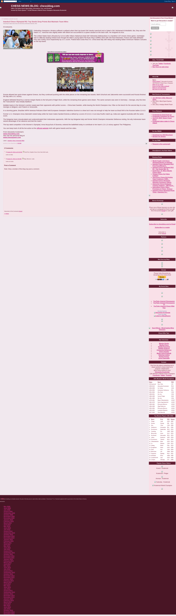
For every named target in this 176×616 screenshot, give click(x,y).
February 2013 (9, 580)
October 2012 (8, 574)
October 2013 (8, 594)
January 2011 (8, 539)
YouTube (156, 65)
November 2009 (9, 516)
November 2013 (9, 595)
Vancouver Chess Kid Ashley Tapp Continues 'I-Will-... (163, 178)
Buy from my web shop (161, 67)
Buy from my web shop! (159, 89)
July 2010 (7, 529)
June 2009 (7, 508)
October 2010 (8, 534)
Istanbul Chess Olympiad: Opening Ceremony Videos (162, 181)
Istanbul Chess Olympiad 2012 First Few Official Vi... (163, 165)
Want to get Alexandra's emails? (162, 21)
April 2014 (7, 604)
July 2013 (7, 589)
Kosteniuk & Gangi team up (162, 115)
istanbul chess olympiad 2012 (15, 140)
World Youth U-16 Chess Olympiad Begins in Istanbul (162, 161)
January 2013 (8, 579)
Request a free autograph (161, 144)
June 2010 (7, 528)
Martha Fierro (164, 345)
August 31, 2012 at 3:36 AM (14, 159)
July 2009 (7, 510)
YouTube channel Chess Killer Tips (164, 307)
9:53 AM (19, 143)
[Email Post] (146, 143)
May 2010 (7, 526)
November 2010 (9, 536)
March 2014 (8, 602)
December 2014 (9, 613)
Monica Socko (164, 343)
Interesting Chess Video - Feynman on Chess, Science (162, 188)
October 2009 (8, 515)
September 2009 (9, 513)
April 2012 (7, 564)
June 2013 (7, 587)
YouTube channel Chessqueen (164, 301)
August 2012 (8, 571)
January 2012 (8, 559)
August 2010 (8, 531)
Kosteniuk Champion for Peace (163, 116)
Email (163, 210)
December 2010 (9, 538)
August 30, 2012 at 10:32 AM (14, 152)
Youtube (169, 375)
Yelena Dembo (164, 351)
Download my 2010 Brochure (163, 135)
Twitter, (160, 63)
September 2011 (9, 552)
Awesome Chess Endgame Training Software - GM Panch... (163, 184)
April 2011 (7, 544)
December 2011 (9, 557)
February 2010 (9, 521)
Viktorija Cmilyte (164, 355)
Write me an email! (158, 84)
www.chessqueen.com (12, 137)
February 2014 (9, 600)
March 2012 (8, 562)
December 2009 (9, 518)
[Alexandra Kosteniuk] (162, 312)
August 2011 (8, 551)
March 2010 (8, 523)
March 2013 (8, 582)
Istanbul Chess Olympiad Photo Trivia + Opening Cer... (164, 191)
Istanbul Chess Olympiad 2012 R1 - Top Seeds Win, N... (163, 168)
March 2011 (8, 543)
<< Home (6, 213)
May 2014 (7, 605)
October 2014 (8, 610)
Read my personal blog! (159, 87)
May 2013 (7, 585)
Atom (20, 211)
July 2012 (7, 569)
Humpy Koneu (164, 356)
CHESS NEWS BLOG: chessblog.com (35, 5)
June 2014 (7, 607)
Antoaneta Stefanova (164, 350)
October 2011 (8, 554)
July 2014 (7, 608)
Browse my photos (159, 136)
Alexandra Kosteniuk (162, 311)
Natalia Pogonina (164, 347)
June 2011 (7, 548)
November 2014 (9, 612)
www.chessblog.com (11, 134)
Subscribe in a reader (162, 227)
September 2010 (9, 533)
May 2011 (7, 546)
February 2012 (9, 561)
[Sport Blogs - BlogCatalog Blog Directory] (162, 329)
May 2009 (7, 506)
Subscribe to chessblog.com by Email (162, 224)
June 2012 (7, 567)
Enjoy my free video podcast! (161, 86)
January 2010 (8, 520)
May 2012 (7, 566)
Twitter (162, 375)
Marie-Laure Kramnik (164, 353)
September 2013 (9, 592)
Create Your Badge (162, 314)
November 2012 (9, 576)
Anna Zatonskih (164, 358)
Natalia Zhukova (164, 348)
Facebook (167, 63)
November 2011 (9, 556)
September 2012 (9, 572)
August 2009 (8, 511)
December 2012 (9, 577)
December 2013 (9, 597)
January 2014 (8, 599)
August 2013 (8, 590)
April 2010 (7, 524)
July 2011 (7, 549)
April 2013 (7, 584)
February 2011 (9, 541)
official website (42, 128)
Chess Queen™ (157, 81)
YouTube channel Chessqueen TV (164, 303)
